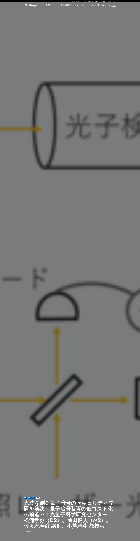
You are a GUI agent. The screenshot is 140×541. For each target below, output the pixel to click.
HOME (113, 5)
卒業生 (109, 1)
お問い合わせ (75, 1)
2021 (38, 497)
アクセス (83, 1)
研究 (25, 497)
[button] (109, 5)
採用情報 (90, 1)
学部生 (96, 1)
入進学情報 (95, 5)
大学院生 (102, 1)
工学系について (51, 5)
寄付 (115, 1)
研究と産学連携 (66, 5)
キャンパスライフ (81, 5)
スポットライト (31, 497)
